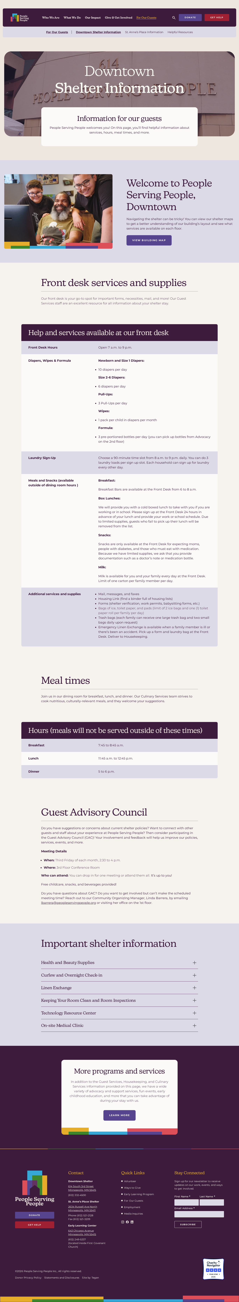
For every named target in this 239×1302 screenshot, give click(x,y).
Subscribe (188, 1224)
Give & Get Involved (118, 17)
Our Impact (93, 17)
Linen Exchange (56, 987)
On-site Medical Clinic (62, 1025)
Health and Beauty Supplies (67, 962)
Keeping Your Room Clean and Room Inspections (88, 1000)
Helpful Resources (180, 32)
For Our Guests (146, 17)
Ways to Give (132, 1187)
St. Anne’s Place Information (144, 32)
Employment (132, 1207)
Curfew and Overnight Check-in (71, 975)
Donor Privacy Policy (28, 1277)
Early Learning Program (139, 1194)
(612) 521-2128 (85, 1215)
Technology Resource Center (68, 1012)
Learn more (119, 1115)
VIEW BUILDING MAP (149, 240)
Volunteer (130, 1181)
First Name (182, 1196)
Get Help (216, 17)
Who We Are (50, 17)
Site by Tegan (90, 1277)
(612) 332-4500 (77, 1195)
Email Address (184, 1208)
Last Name (207, 1196)
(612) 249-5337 (77, 1239)
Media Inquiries (133, 1213)
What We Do (72, 17)
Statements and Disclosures (61, 1277)
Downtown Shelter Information (98, 32)
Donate (190, 17)
